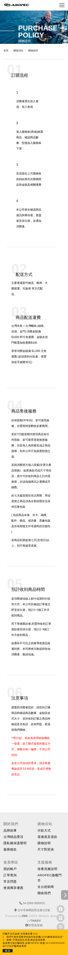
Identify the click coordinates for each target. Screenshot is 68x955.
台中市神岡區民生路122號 (33, 910)
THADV (35, 920)
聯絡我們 (44, 893)
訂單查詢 (10, 875)
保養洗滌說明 (47, 869)
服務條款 (10, 849)
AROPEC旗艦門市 (49, 877)
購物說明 (44, 843)
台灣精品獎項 (13, 837)
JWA (24, 915)
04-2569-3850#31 (34, 903)
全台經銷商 (45, 887)
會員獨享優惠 (13, 888)
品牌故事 (10, 830)
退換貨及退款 (47, 837)
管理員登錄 (35, 925)
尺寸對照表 (45, 849)
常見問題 (10, 881)
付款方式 (44, 830)
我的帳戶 (10, 869)
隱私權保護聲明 (15, 843)
